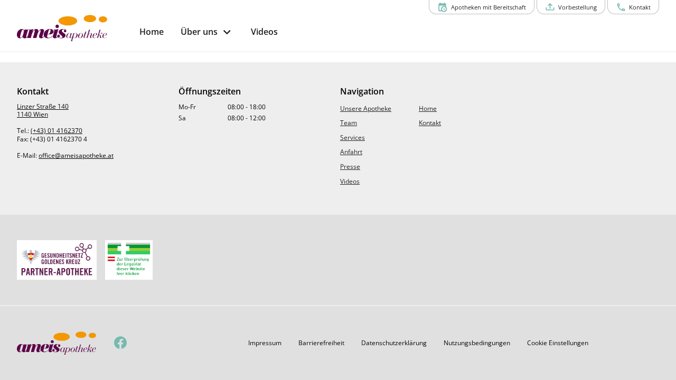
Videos (350, 181)
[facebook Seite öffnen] (120, 343)
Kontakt (430, 122)
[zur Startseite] (74, 28)
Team (348, 122)
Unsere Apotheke (365, 108)
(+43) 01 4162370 (56, 130)
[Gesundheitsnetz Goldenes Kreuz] (57, 260)
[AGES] (129, 260)
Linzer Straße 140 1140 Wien (43, 110)
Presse (350, 166)
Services (352, 137)
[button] (265, 343)
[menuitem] (151, 32)
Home (428, 108)
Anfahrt (351, 151)
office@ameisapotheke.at (76, 155)
